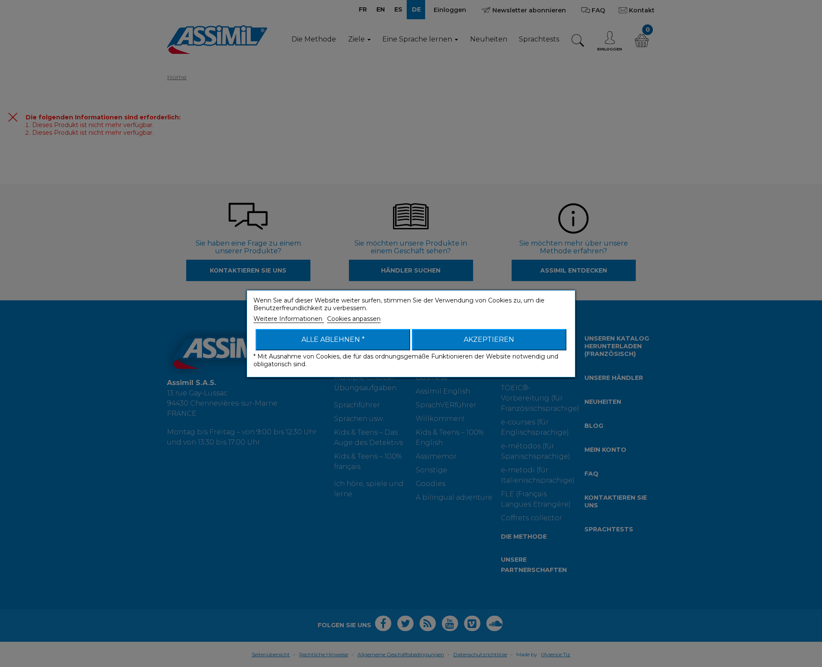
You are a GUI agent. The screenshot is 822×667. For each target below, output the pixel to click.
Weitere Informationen (288, 319)
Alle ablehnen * (333, 339)
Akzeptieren (489, 339)
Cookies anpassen (354, 319)
